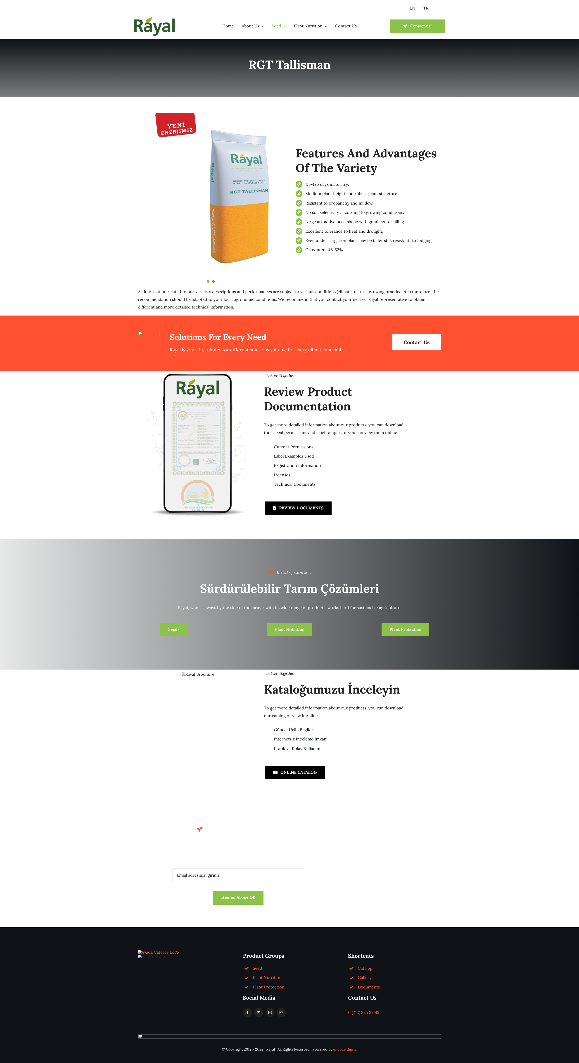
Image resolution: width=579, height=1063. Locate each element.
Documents (369, 987)
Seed (257, 968)
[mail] (281, 1012)
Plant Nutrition (267, 977)
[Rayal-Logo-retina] (154, 18)
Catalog (365, 968)
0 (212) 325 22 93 (363, 1012)
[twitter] (258, 1012)
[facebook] (247, 1012)
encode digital (345, 1049)
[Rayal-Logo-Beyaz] (158, 952)
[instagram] (270, 1012)
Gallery (365, 977)
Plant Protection (268, 987)
